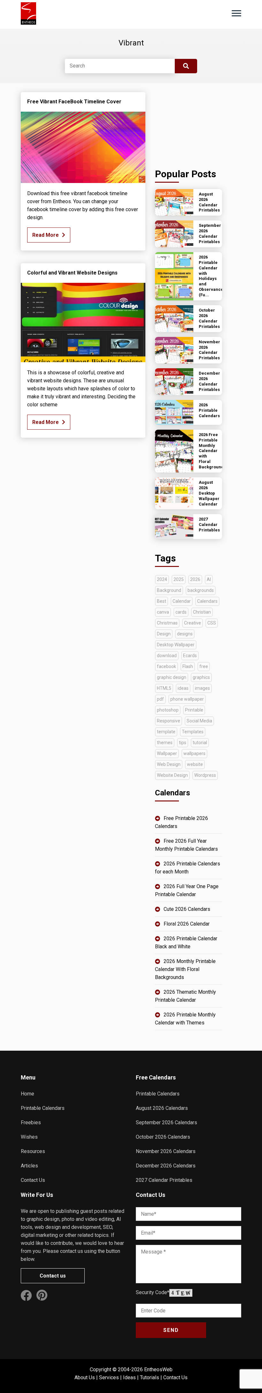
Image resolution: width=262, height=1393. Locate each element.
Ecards (190, 655)
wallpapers (194, 753)
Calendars (207, 601)
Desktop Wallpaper (176, 644)
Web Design (169, 764)
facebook (166, 666)
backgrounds (201, 590)
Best (161, 601)
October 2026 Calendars (163, 1137)
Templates (193, 731)
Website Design (172, 775)
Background (169, 590)
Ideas (129, 1377)
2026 (195, 579)
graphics (201, 677)
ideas (183, 688)
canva (163, 612)
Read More (45, 235)
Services (109, 1377)
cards (181, 612)
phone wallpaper (187, 699)
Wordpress (205, 775)
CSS (211, 622)
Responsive (168, 720)
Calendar (182, 601)
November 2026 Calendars (166, 1151)
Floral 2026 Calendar (187, 924)
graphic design (171, 677)
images (202, 688)
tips (182, 742)
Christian (202, 612)
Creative (192, 622)
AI (209, 579)
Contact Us (33, 1180)
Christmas (167, 622)
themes (165, 742)
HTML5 (164, 688)
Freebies (31, 1122)
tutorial (200, 742)
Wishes (29, 1137)
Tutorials (149, 1377)
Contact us (53, 1276)
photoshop (168, 709)
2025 (178, 579)
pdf (160, 699)
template (166, 731)
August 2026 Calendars (162, 1108)
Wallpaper (167, 753)
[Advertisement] (188, 124)
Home (27, 1094)
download (167, 655)
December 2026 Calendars (166, 1166)
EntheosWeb (158, 1369)
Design (164, 633)
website (195, 764)
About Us (84, 1377)
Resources (33, 1151)
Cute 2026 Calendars (187, 909)
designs (185, 633)
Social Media (199, 720)
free (203, 666)
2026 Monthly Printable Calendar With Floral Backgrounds (185, 969)
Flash (187, 666)
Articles (29, 1166)
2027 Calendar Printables (164, 1180)
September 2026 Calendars (166, 1122)
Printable (194, 709)
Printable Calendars (43, 1108)
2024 (162, 579)
